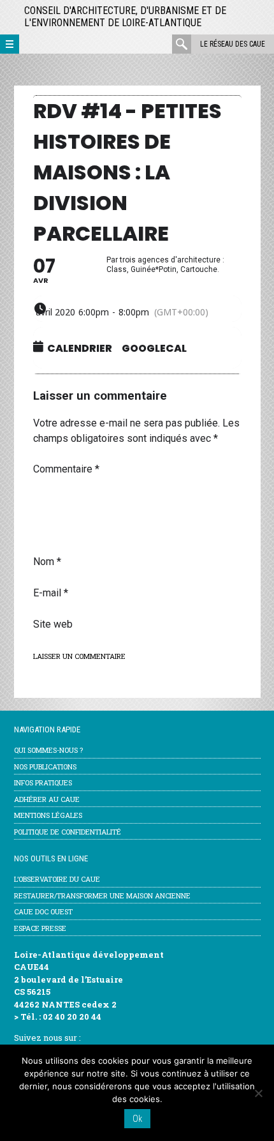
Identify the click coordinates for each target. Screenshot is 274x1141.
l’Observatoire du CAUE (57, 879)
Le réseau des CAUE (232, 44)
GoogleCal (154, 348)
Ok (137, 1119)
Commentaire (66, 469)
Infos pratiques (43, 782)
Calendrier (79, 348)
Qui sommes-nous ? (48, 750)
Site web (53, 624)
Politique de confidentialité (67, 831)
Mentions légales (48, 815)
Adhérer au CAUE (47, 799)
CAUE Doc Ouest (43, 911)
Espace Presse (40, 928)
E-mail (50, 593)
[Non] (258, 1093)
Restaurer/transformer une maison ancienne (102, 895)
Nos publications (45, 766)
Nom (47, 561)
